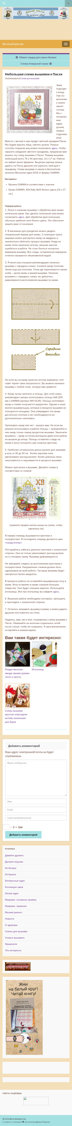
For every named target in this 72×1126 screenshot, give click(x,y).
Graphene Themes (41, 1122)
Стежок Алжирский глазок (34, 63)
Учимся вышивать (15, 937)
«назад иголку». (13, 542)
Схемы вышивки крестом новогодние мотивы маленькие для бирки (16, 716)
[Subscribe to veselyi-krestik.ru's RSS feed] (4, 2)
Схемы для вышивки (29, 78)
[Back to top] (64, 1118)
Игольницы (38, 669)
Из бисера (10, 868)
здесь (55, 148)
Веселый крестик (13, 43)
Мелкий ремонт (13, 912)
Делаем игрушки (14, 861)
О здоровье (11, 925)
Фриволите (11, 944)
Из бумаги (10, 874)
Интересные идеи (15, 880)
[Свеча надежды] (36, 1101)
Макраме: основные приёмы (21, 899)
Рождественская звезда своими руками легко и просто (17, 673)
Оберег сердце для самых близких (37, 57)
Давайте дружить (14, 855)
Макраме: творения (16, 906)
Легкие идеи (11, 893)
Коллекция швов (14, 887)
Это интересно (13, 950)
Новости (9, 918)
